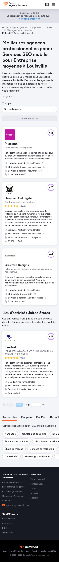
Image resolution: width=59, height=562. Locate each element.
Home (5, 27)
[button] (29, 109)
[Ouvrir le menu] (53, 5)
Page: (28, 404)
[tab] (9, 418)
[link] (47, 5)
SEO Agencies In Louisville (19, 30)
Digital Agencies (20, 27)
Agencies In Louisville (42, 27)
